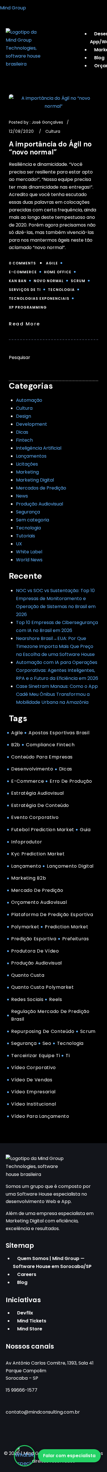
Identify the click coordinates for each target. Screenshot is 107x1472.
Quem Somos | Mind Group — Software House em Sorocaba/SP (52, 1262)
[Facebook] (30, 1433)
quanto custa (28, 975)
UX (19, 544)
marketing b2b (28, 878)
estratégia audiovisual (37, 793)
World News (29, 559)
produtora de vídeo (35, 951)
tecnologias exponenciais (39, 298)
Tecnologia (28, 528)
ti (68, 1055)
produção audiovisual (36, 963)
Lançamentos (31, 456)
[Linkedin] (63, 1433)
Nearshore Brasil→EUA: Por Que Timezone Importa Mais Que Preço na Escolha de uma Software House (55, 646)
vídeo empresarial (33, 1091)
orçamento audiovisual (39, 902)
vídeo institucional (33, 1104)
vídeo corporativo (33, 1067)
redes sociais (27, 999)
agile (52, 263)
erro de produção (71, 781)
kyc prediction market (37, 854)
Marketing (27, 472)
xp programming (28, 307)
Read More (24, 324)
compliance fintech (50, 744)
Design (23, 416)
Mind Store (29, 1329)
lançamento (26, 866)
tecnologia (61, 289)
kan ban (18, 280)
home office (57, 272)
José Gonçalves (47, 122)
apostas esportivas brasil (59, 732)
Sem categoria (32, 520)
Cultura (52, 131)
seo (47, 1043)
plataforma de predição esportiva (52, 914)
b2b (15, 744)
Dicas (22, 432)
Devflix (25, 1313)
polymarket (25, 926)
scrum (78, 280)
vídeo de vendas (32, 1080)
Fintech (24, 440)
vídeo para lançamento (40, 1116)
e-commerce (23, 272)
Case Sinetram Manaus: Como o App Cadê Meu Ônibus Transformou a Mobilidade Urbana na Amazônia (57, 694)
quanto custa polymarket (42, 987)
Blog (22, 1282)
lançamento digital (70, 866)
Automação (29, 400)
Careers (26, 1274)
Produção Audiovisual (39, 504)
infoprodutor (26, 842)
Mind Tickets (31, 1321)
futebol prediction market (42, 829)
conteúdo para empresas (42, 757)
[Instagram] (13, 1433)
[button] (92, 26)
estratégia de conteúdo (40, 805)
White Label (29, 552)
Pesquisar (19, 357)
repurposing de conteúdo (42, 1031)
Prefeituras (75, 938)
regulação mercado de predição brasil (50, 1015)
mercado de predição (37, 890)
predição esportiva (33, 938)
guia (85, 829)
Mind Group (13, 8)
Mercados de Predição (41, 488)
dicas (65, 769)
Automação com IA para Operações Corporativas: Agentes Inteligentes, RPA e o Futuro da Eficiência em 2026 (57, 670)
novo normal (49, 280)
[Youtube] (46, 1433)
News (22, 496)
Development (31, 424)
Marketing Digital (35, 480)
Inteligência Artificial (38, 448)
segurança (24, 1043)
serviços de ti (25, 289)
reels (55, 999)
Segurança (28, 512)
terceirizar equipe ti (35, 1055)
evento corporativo (35, 817)
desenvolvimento (32, 769)
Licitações (27, 464)
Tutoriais (25, 536)
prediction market (66, 926)
